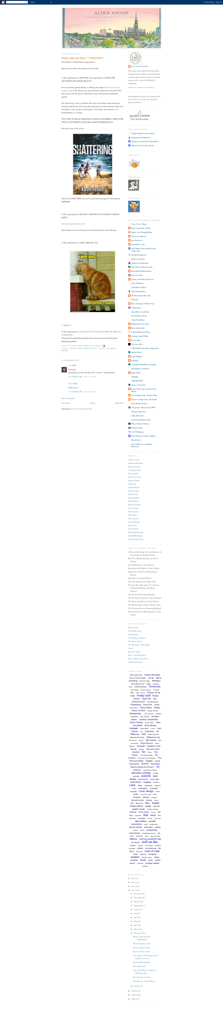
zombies (145, 866)
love (159, 815)
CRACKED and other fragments (145, 348)
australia (136, 776)
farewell (154, 797)
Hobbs (157, 707)
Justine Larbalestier (140, 262)
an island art (136, 240)
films (147, 803)
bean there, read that (140, 311)
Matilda (134, 376)
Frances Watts (133, 480)
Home (92, 403)
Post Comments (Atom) (82, 408)
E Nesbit (156, 690)
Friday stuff (76, 348)
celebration (148, 785)
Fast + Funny (140, 693)
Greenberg (135, 704)
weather (135, 857)
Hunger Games (152, 711)
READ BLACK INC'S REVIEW (92, 331)
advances (137, 770)
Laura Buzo (144, 728)
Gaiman (136, 699)
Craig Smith (133, 473)
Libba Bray (136, 307)
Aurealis (151, 678)
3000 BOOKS (137, 380)
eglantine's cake (138, 244)
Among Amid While (139, 336)
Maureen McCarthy (137, 737)
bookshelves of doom (140, 368)
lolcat (101, 348)
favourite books (137, 800)
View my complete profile (141, 87)
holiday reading (152, 809)
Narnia (141, 740)
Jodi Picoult (133, 494)
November (138, 897)
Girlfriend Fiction (135, 662)
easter (135, 794)
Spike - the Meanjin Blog (141, 232)
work (150, 860)
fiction (156, 800)
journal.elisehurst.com (140, 419)
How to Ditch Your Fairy (138, 658)
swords (140, 845)
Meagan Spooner (138, 411)
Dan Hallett (135, 690)
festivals (149, 800)
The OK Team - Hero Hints (139, 644)
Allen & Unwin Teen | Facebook (144, 141)
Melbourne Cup (153, 737)
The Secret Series (135, 641)
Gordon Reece (134, 487)
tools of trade (152, 851)
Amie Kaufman (137, 319)
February (138, 933)
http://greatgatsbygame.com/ (73, 223)
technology (149, 845)
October (137, 901)
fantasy (146, 797)
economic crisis (145, 794)
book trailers (154, 779)
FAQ (132, 693)
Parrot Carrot (133, 627)
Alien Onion (111, 12)
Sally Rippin (136, 356)
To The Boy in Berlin (136, 638)
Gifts (155, 699)
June (136, 917)
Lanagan (133, 728)
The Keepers (133, 634)
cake (132, 785)
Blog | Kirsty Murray (140, 423)
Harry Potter (146, 707)
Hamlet (156, 705)
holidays (132, 812)
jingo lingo (136, 372)
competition (154, 788)
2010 (133, 991)
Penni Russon (146, 743)
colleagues (142, 788)
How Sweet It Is (139, 966)
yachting (140, 863)
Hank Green (134, 708)
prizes (142, 830)
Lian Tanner (133, 508)
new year (157, 818)
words (143, 860)
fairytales (137, 797)
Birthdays (156, 681)
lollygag (135, 360)
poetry (158, 827)
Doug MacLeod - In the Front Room (143, 390)
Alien (70, 383)
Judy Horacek (137, 415)
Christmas (154, 686)
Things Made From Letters (142, 133)
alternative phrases (150, 770)
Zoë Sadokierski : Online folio (144, 395)
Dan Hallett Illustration (141, 271)
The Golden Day (135, 631)
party (146, 824)
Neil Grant (132, 515)
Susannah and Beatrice (141, 137)
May (136, 921)
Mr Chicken (133, 740)
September (138, 905)
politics (135, 830)
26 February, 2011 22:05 (82, 391)
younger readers (152, 863)
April (136, 925)
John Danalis (144, 716)
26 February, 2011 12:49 (82, 376)
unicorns (143, 854)
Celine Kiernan (140, 687)
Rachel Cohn (136, 427)
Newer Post (66, 403)
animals (155, 773)
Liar (141, 731)
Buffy (148, 684)
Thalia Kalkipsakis (136, 532)
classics (158, 785)
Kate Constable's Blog (140, 228)
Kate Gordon (137, 275)
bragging (147, 782)
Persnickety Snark (139, 315)
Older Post (119, 403)
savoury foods (155, 836)
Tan (143, 752)
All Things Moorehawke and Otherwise (143, 249)
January (137, 986)
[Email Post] (103, 346)
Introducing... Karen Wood (144, 981)
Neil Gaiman (151, 740)
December (138, 893)
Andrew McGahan (135, 463)
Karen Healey (90, 348)
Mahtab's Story (134, 651)
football (155, 803)
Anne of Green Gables (137, 678)
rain (158, 833)
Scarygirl (141, 746)
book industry (143, 779)
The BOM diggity (135, 535)
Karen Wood (133, 501)
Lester (153, 728)
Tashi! (130, 648)
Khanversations (138, 258)
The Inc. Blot (136, 344)
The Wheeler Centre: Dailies (143, 435)
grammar (156, 806)
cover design (146, 791)
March (137, 929)
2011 (133, 890)
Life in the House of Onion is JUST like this (145, 972)
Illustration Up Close (140, 323)
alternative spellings (141, 773)
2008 (133, 998)
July (136, 913)
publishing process (148, 833)
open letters (141, 821)
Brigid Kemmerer (139, 254)
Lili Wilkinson (137, 431)
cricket (157, 791)
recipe (132, 836)
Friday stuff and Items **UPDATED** (142, 938)
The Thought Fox (138, 291)
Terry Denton (133, 528)
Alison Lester (133, 459)
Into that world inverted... (142, 266)
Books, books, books (141, 951)
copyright (133, 791)
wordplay (134, 860)
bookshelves (135, 782)
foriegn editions (136, 806)
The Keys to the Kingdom (146, 758)
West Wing (155, 764)
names (150, 818)
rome (146, 836)
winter (156, 857)
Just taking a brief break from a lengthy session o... (145, 957)
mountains (141, 818)
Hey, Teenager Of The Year (143, 303)
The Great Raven (138, 236)
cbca (140, 785)
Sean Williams (137, 283)
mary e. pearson (138, 384)
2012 (133, 886)
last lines (138, 815)
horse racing (144, 812)
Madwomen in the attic (141, 295)
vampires (153, 854)
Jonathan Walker (138, 287)
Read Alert (136, 439)
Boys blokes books (139, 403)
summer (133, 845)
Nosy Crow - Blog (138, 223)
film (132, 803)
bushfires (156, 782)
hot (159, 812)
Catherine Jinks (134, 470)
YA (157, 766)
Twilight (149, 761)
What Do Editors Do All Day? (142, 767)
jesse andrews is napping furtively (141, 445)
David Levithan (134, 477)
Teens (150, 752)
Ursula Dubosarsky (136, 539)
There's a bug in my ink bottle (144, 399)
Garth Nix (132, 484)
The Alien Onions (139, 66)
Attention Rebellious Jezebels (143, 364)
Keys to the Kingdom (137, 655)
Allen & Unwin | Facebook (142, 145)
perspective (154, 824)
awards (146, 775)
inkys (131, 815)
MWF (144, 734)
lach (70, 365)
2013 (133, 882)
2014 (133, 878)
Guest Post (147, 705)
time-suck (139, 851)
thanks (140, 848)
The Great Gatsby (146, 755)
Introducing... (136, 713)
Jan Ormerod (149, 714)
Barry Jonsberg (134, 466)
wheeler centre (147, 857)
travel (135, 854)
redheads (139, 836)
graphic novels (138, 809)
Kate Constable (134, 504)
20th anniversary (136, 675)
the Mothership (150, 848)
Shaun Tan (132, 525)
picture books (135, 827)
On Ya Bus (135, 340)
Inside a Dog (133, 490)
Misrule (134, 299)
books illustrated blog (140, 331)
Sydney (141, 749)
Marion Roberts (153, 734)
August (137, 909)
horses (153, 812)
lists (145, 815)
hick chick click (138, 327)
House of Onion (138, 710)
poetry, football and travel (142, 279)
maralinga (132, 818)
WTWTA (145, 764)
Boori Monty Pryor (138, 684)
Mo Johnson (133, 511)
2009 (133, 995)
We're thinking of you (142, 943)
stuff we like (150, 842)
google (148, 806)
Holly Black (136, 352)
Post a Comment (68, 398)
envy (155, 794)
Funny (155, 695)
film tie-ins (139, 803)
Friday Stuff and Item (141, 962)
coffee (134, 788)
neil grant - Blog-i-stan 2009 (143, 407)
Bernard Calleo (145, 681)
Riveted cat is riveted (141, 977)
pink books (148, 827)
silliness (133, 839)
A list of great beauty (141, 947)
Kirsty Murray (150, 725)
